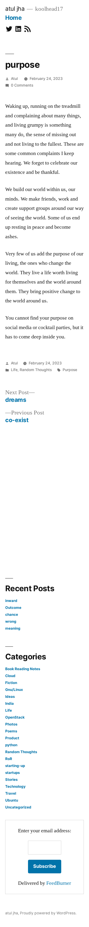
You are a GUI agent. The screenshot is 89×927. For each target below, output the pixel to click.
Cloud (10, 675)
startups (12, 772)
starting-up (15, 765)
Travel (10, 793)
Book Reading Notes (22, 669)
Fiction (11, 682)
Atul (14, 78)
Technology (15, 786)
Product (12, 738)
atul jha (14, 8)
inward (11, 600)
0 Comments (22, 85)
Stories (11, 779)
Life (14, 370)
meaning (12, 628)
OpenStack (15, 717)
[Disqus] (44, 499)
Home (13, 17)
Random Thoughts (36, 370)
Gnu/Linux (14, 689)
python (11, 745)
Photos (11, 724)
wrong (10, 621)
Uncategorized (18, 807)
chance (11, 614)
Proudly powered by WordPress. (48, 913)
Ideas (10, 696)
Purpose (70, 370)
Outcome (13, 607)
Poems (11, 731)
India (9, 703)
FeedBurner (58, 883)
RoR (8, 758)
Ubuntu (11, 800)
